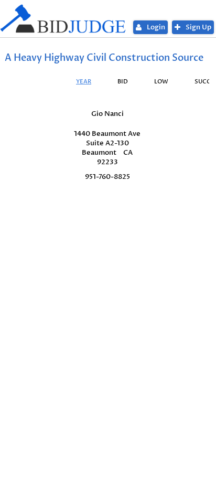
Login (156, 27)
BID (122, 82)
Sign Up (198, 27)
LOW (161, 82)
